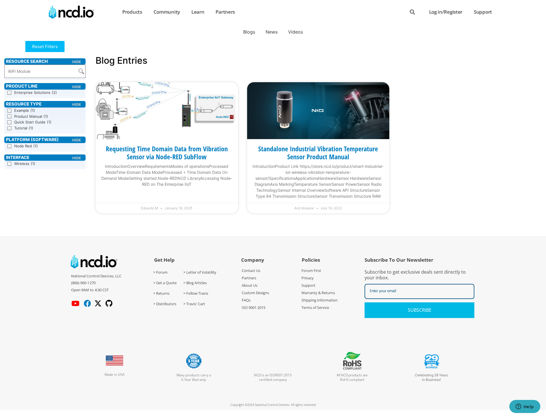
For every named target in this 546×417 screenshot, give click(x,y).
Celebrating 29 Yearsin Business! (431, 377)
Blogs (249, 32)
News (272, 32)
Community (167, 12)
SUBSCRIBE (419, 310)
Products (132, 12)
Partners (225, 12)
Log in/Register (446, 12)
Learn (197, 12)
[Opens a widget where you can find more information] (524, 407)
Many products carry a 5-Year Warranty (194, 377)
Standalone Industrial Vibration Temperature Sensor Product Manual (318, 153)
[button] (45, 46)
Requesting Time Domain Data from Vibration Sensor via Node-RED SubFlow (167, 153)
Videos (295, 32)
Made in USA (114, 374)
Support (483, 12)
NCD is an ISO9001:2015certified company (273, 377)
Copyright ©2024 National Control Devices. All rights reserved (273, 404)
